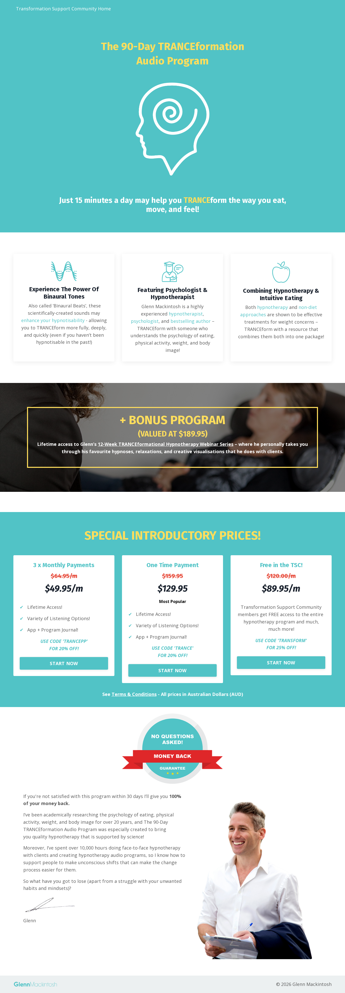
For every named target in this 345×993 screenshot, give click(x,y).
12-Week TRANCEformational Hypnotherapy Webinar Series (165, 444)
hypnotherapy (272, 307)
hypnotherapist (186, 314)
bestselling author (190, 321)
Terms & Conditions (134, 694)
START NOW (64, 663)
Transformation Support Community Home (63, 9)
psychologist (145, 321)
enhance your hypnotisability (53, 320)
